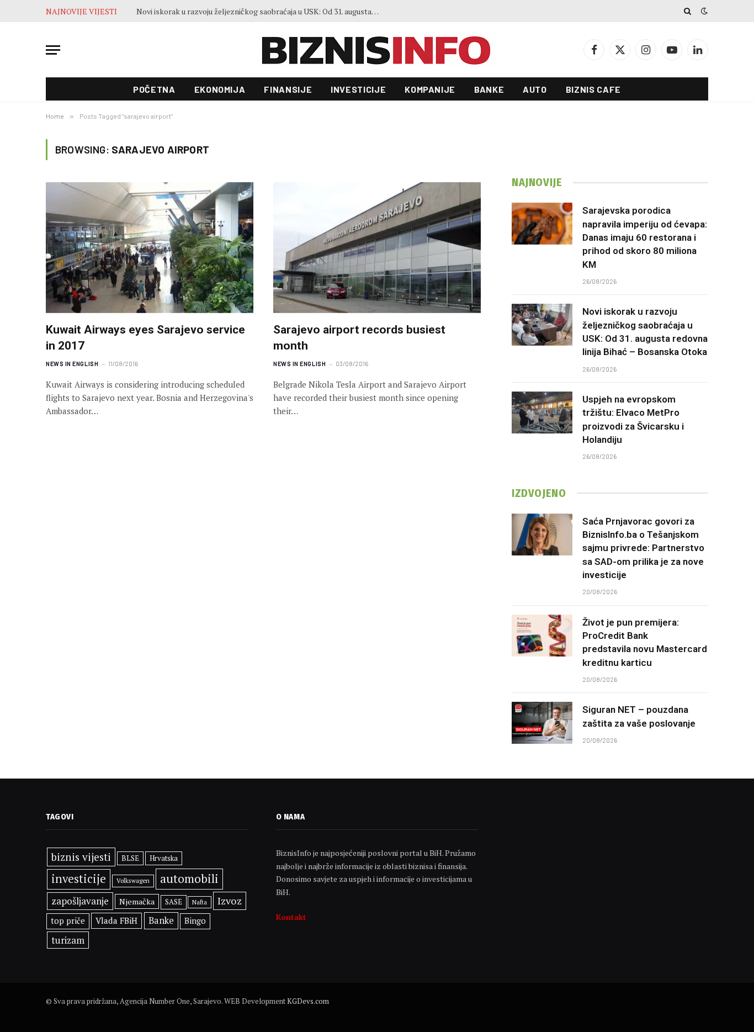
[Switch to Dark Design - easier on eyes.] (703, 11)
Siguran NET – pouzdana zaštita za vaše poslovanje (638, 716)
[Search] (687, 11)
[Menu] (53, 50)
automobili (189, 878)
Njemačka (137, 901)
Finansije (288, 89)
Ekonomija (220, 89)
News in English (72, 363)
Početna (154, 89)
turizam (67, 940)
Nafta (199, 902)
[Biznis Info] (377, 50)
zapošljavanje (80, 901)
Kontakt (291, 917)
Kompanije (430, 89)
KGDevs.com (308, 1001)
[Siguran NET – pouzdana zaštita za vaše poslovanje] (542, 723)
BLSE (130, 858)
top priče (68, 920)
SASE (173, 902)
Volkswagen (133, 880)
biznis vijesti (81, 857)
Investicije (358, 89)
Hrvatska (164, 858)
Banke (489, 89)
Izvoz (229, 900)
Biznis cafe (593, 89)
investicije (78, 878)
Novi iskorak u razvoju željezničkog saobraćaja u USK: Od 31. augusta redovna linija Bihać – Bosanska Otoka (260, 12)
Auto (535, 89)
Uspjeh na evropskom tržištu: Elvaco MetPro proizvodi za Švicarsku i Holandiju (633, 419)
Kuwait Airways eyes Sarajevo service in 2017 (145, 337)
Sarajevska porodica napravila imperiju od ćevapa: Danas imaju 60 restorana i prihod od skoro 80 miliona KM (644, 237)
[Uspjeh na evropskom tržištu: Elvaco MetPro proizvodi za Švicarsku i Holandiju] (542, 412)
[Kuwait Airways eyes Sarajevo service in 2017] (149, 247)
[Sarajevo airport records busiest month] (377, 247)
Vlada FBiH (116, 920)
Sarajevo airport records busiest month (359, 337)
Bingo (195, 920)
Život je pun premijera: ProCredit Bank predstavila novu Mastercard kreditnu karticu (644, 642)
